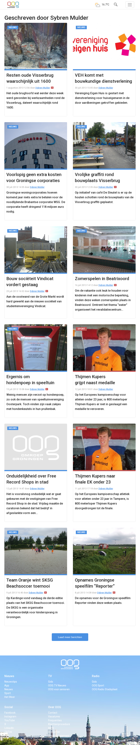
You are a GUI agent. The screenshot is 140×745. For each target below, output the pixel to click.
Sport (7, 693)
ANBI (51, 728)
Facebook (9, 712)
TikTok (8, 731)
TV (50, 676)
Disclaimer (54, 731)
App (6, 685)
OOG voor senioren (59, 689)
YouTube (9, 720)
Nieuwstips (10, 681)
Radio (96, 676)
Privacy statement (58, 735)
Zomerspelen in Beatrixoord (102, 278)
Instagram (10, 716)
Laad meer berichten (70, 637)
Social (8, 707)
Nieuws (9, 676)
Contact (52, 712)
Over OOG (54, 707)
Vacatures (54, 716)
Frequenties (55, 720)
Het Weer (9, 697)
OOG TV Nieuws (57, 685)
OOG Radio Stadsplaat (104, 689)
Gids (50, 681)
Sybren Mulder (42, 88)
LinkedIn (9, 728)
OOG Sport (98, 685)
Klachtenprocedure (59, 724)
